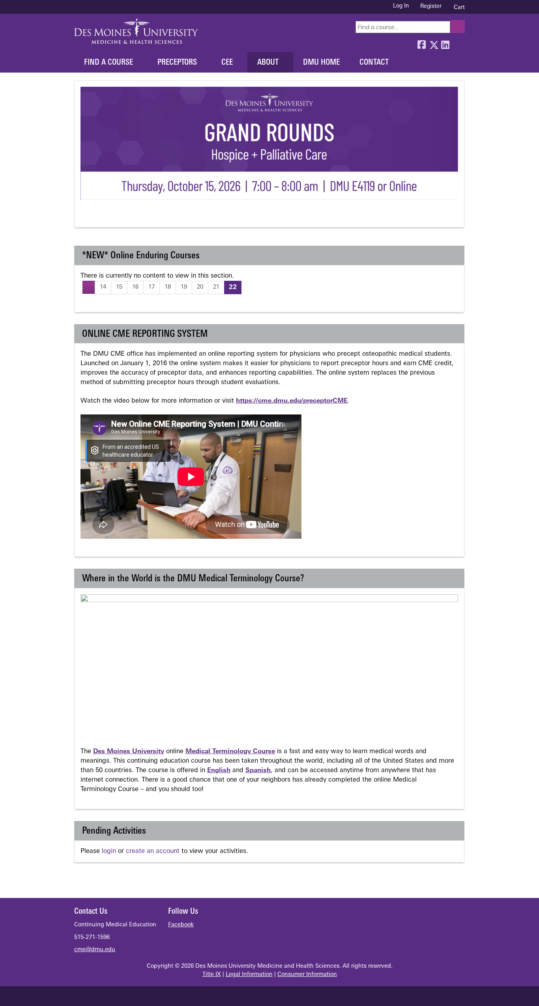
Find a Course (108, 63)
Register (431, 6)
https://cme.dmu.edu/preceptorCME (292, 401)
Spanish (258, 770)
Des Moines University (128, 751)
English (218, 770)
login (109, 851)
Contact (374, 63)
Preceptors (177, 63)
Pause (100, 216)
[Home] (136, 31)
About (268, 63)
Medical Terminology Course (230, 751)
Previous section (85, 216)
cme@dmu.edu (94, 950)
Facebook (421, 43)
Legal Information (249, 975)
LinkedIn (445, 43)
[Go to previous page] (88, 287)
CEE (227, 63)
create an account (153, 851)
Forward (457, 43)
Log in (401, 6)
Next (115, 216)
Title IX (211, 975)
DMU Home (321, 63)
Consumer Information (307, 975)
